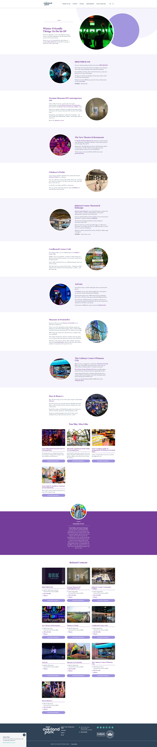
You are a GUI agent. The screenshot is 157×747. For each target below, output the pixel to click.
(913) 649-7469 (47, 632)
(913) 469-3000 (72, 595)
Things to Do (66, 3)
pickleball (74, 187)
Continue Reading (53, 600)
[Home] (48, 4)
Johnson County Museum (81, 211)
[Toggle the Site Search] (110, 4)
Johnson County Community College (68, 106)
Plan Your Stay (101, 3)
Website (45, 595)
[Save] (63, 582)
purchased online (79, 153)
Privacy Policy (74, 744)
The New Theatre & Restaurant (84, 140)
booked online (102, 305)
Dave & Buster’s (47, 701)
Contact (63, 730)
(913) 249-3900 (47, 707)
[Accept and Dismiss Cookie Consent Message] (24, 735)
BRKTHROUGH (103, 65)
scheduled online (79, 380)
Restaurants (90, 3)
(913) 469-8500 (97, 595)
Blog (62, 735)
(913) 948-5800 (47, 593)
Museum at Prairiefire (68, 323)
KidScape (94, 218)
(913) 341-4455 (96, 670)
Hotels (82, 3)
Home (59, 20)
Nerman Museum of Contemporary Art (73, 588)
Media (62, 732)
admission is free (59, 120)
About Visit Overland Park (67, 727)
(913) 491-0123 (84, 732)
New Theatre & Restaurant (51, 625)
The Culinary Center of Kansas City (84, 369)
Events (75, 3)
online (83, 81)
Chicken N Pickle (53, 177)
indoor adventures (52, 41)
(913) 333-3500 (71, 668)
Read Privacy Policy (9, 742)
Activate (78, 291)
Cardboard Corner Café (100, 625)
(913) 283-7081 (96, 632)
